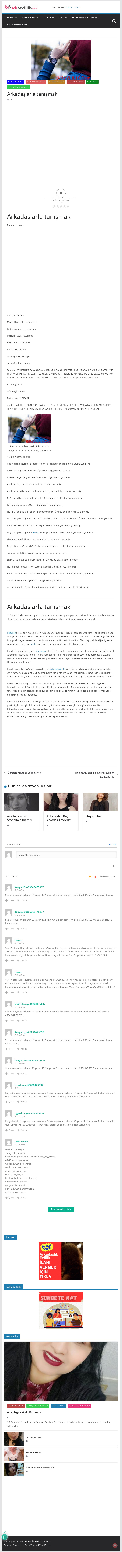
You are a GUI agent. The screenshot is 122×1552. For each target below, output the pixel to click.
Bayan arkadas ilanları (36, 82)
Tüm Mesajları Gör (61, 1209)
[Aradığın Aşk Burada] (61, 1371)
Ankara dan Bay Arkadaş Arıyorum (59, 818)
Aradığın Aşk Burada (24, 1412)
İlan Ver (49, 17)
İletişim (63, 17)
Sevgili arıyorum (58, 1406)
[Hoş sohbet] (100, 795)
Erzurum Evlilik (33, 1452)
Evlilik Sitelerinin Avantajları (40, 1467)
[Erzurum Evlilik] (14, 1454)
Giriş (113, 844)
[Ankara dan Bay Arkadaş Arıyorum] (61, 795)
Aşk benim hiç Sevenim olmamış (19, 818)
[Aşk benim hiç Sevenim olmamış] (21, 795)
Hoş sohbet (94, 816)
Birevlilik (11, 632)
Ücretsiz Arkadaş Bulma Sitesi (24, 772)
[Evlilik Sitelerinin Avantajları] (14, 1469)
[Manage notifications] (115, 1545)
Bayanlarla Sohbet (56, 82)
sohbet (34, 644)
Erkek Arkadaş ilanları (85, 17)
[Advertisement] (61, 123)
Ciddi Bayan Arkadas (75, 82)
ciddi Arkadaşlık (57, 669)
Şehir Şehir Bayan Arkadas (18, 87)
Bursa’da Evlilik (72, 7)
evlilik (36, 532)
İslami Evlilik (92, 82)
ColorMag (29, 1545)
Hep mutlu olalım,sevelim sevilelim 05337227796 (94, 775)
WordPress (44, 1545)
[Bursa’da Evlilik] (14, 1439)
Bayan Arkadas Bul (17, 24)
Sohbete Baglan (31, 17)
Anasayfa (12, 17)
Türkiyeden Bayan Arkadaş (79, 1406)
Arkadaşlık (41, 651)
